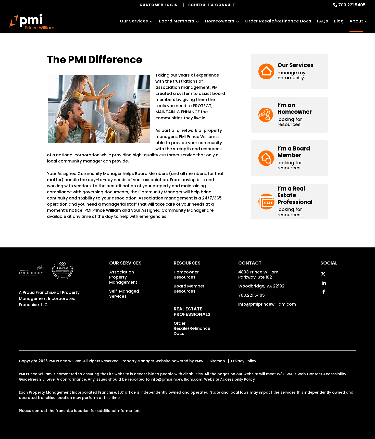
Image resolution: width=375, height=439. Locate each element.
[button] (289, 71)
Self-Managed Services (124, 293)
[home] (31, 21)
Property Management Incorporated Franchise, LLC (49, 299)
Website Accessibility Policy (229, 379)
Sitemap (217, 360)
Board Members (176, 21)
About (356, 21)
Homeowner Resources (186, 274)
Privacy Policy (243, 360)
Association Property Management (123, 277)
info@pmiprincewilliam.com (267, 304)
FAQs (322, 21)
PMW (199, 360)
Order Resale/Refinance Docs (278, 21)
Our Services (134, 21)
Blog (339, 21)
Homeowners (219, 21)
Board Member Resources (189, 288)
